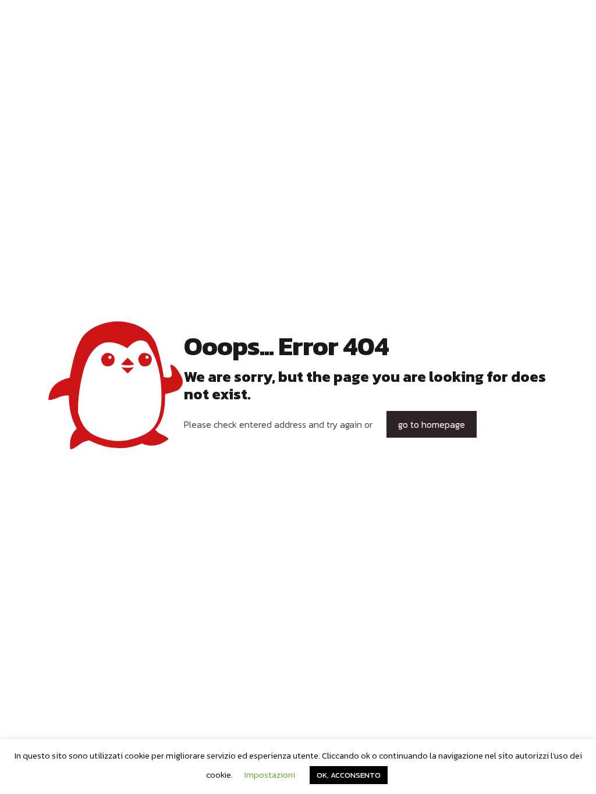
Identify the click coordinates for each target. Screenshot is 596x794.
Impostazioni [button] (269, 774)
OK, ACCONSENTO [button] (349, 775)
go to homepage (431, 424)
